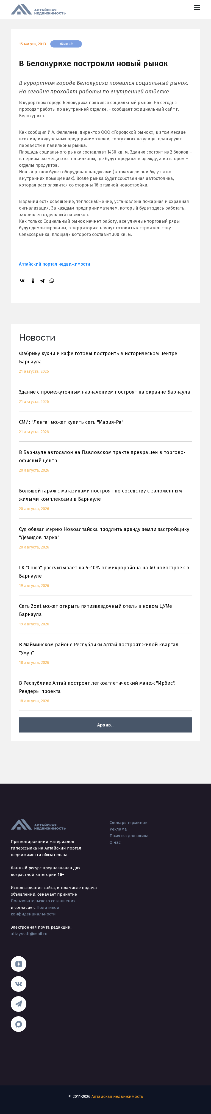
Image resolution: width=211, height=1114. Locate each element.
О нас (115, 842)
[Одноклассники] (34, 280)
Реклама (118, 829)
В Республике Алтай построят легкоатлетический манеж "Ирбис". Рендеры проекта (97, 691)
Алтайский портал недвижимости (54, 264)
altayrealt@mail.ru (29, 933)
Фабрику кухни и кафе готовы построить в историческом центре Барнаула (98, 362)
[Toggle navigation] (197, 8)
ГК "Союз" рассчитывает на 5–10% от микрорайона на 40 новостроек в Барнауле (104, 576)
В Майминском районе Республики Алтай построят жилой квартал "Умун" (99, 653)
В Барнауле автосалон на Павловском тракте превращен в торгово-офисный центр (102, 461)
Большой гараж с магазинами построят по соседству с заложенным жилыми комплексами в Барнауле (100, 499)
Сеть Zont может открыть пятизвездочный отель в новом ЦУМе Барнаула (95, 614)
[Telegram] (43, 280)
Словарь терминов (129, 822)
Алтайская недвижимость (117, 1096)
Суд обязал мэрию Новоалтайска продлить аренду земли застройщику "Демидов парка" (104, 538)
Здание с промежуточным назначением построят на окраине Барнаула (104, 396)
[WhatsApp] (52, 280)
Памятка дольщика (129, 835)
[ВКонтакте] (23, 280)
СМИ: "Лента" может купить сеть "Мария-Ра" (71, 426)
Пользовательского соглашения (43, 900)
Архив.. (105, 725)
